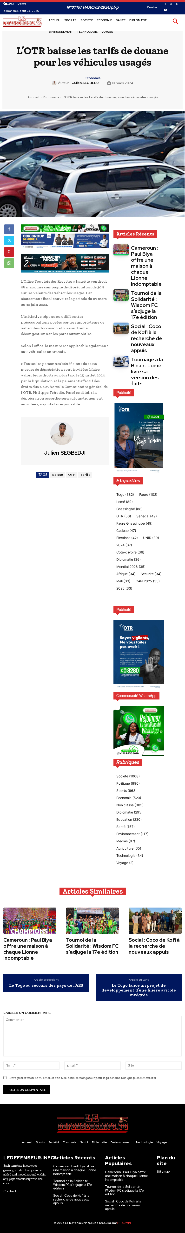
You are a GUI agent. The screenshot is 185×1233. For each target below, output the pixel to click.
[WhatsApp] (9, 263)
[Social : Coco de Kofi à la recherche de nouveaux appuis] (121, 328)
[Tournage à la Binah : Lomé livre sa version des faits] (121, 361)
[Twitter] (177, 4)
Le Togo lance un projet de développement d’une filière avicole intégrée (139, 990)
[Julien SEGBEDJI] (55, 83)
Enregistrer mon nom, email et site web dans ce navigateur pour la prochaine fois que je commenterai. (83, 1078)
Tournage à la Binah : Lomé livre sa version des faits (147, 371)
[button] (175, 21)
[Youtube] (165, 10)
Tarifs (85, 475)
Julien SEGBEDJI (85, 83)
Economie (93, 78)
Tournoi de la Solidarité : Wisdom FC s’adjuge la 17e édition (146, 305)
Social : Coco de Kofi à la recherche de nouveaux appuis (146, 338)
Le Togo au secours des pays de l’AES (46, 985)
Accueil (33, 97)
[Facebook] (165, 4)
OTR (72, 475)
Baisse (57, 475)
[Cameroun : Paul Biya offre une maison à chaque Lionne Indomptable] (121, 249)
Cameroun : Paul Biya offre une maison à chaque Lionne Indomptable (146, 266)
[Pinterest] (9, 252)
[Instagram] (171, 4)
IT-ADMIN (124, 1223)
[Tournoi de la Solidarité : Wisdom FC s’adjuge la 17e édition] (121, 295)
